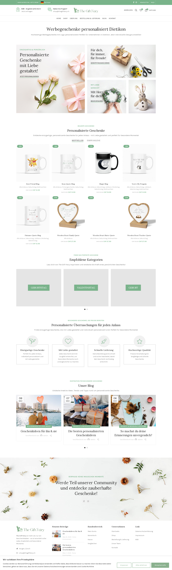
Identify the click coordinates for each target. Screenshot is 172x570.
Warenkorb (92, 535)
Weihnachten (41, 187)
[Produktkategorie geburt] (133, 287)
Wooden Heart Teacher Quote (139, 235)
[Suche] (136, 10)
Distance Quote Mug (33, 235)
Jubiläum (108, 187)
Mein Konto (92, 531)
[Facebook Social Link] (133, 2)
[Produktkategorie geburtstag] (38, 287)
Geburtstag (32, 187)
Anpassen (124, 565)
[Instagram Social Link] (136, 2)
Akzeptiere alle (160, 565)
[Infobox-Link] (28, 10)
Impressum (139, 535)
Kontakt (115, 548)
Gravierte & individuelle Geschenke (86, 426)
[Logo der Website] (86, 10)
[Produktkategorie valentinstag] (86, 287)
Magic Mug (103, 184)
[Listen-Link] (32, 553)
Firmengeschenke (68, 187)
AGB (136, 540)
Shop (114, 535)
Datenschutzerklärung (144, 531)
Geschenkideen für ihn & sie (39, 431)
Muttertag (115, 187)
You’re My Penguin (139, 184)
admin (45, 436)
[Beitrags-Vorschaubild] (56, 535)
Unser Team (116, 544)
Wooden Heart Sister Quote (104, 235)
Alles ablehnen (141, 565)
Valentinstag (98, 189)
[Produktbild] (32, 163)
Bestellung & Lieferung (120, 540)
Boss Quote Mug (68, 184)
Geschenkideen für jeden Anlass (39, 426)
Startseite (115, 531)
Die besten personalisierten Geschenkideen (69, 547)
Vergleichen (92, 544)
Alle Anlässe (23, 187)
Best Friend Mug (32, 184)
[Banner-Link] (50, 79)
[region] (86, 563)
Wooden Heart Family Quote (68, 235)
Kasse (90, 540)
